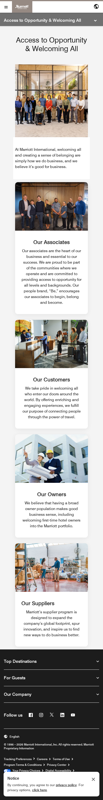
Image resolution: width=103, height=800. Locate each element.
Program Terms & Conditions (23, 765)
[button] (51, 737)
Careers (42, 759)
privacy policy (66, 785)
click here (39, 790)
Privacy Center (56, 765)
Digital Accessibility (58, 770)
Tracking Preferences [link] (18, 759)
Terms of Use (61, 759)
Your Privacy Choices (25, 770)
